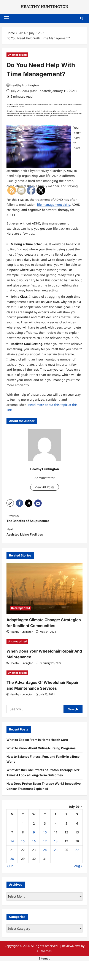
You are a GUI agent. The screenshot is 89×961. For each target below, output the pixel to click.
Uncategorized (17, 55)
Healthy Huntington (24, 85)
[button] (6, 18)
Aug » (78, 866)
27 (77, 850)
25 (55, 850)
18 (55, 841)
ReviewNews (71, 946)
